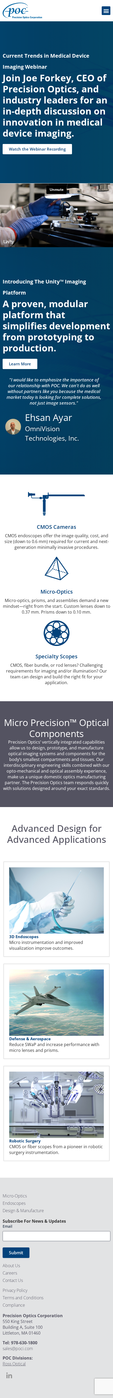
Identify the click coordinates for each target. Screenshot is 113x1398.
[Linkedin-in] (9, 1375)
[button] (106, 10)
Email (7, 1226)
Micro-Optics (56, 591)
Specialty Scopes (56, 656)
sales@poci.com (18, 1348)
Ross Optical (14, 1364)
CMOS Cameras (56, 526)
